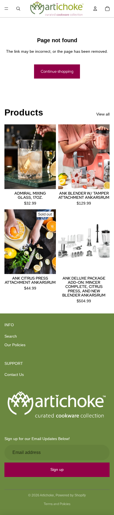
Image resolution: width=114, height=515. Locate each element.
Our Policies (14, 345)
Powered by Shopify (71, 495)
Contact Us (14, 374)
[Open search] (18, 8)
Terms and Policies (57, 504)
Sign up (57, 469)
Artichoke (47, 495)
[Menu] (6, 8)
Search (10, 336)
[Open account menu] (95, 8)
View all (103, 114)
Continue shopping (57, 71)
